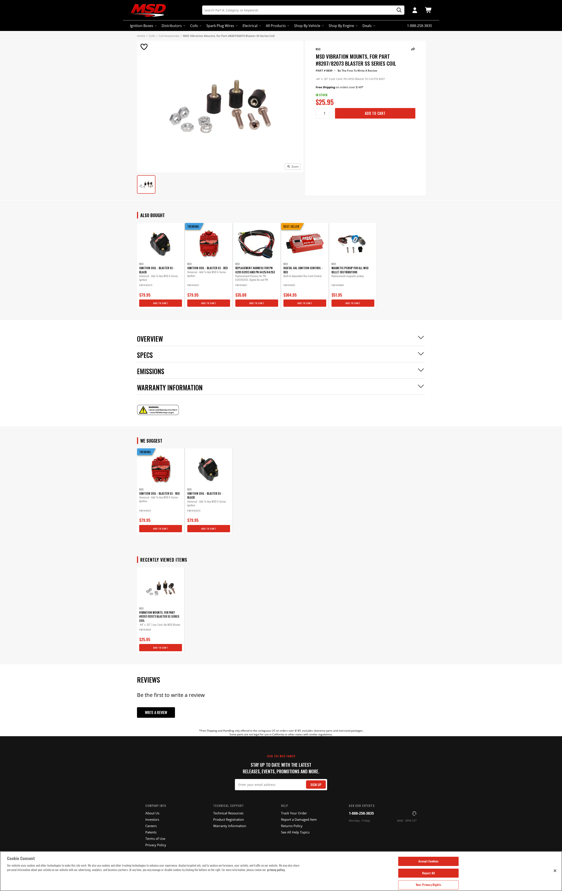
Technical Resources (228, 813)
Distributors (172, 25)
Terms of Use (155, 838)
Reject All (428, 873)
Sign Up (315, 784)
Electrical (250, 25)
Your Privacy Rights (428, 884)
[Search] (398, 10)
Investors (152, 819)
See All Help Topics (295, 832)
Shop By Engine (341, 25)
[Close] (555, 870)
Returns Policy (292, 826)
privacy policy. (276, 870)
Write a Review (156, 712)
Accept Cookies (428, 861)
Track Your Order (294, 813)
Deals (367, 25)
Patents (151, 832)
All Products (276, 25)
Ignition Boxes (141, 25)
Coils (194, 25)
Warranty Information (229, 826)
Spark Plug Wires (220, 25)
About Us (152, 813)
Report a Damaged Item (299, 819)
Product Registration (228, 819)
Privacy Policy (155, 845)
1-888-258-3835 (361, 813)
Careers (151, 826)
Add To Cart (375, 113)
